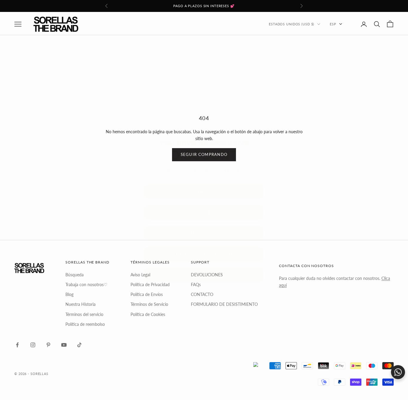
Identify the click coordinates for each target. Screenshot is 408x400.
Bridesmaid (204, 217)
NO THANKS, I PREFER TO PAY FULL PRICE (204, 278)
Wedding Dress (204, 196)
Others (204, 259)
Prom (204, 175)
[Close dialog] (263, 114)
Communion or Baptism (204, 238)
